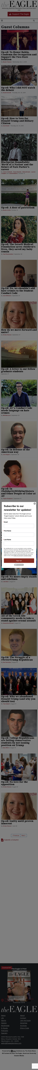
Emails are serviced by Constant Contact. (22, 555)
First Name (7, 531)
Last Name (7, 539)
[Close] (35, 503)
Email (6, 522)
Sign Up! (19, 561)
